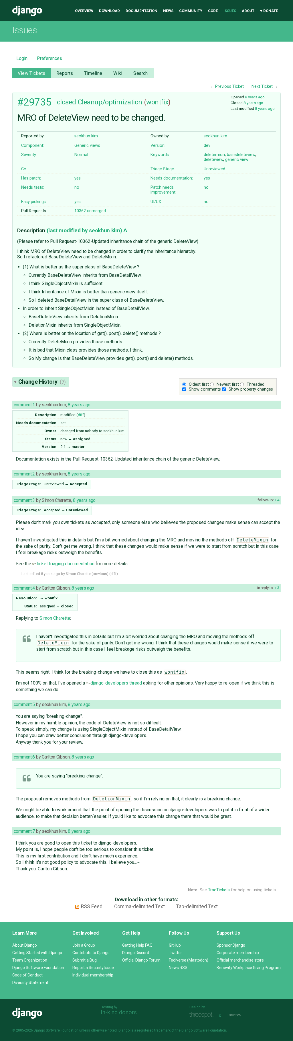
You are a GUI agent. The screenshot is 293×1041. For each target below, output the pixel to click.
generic (232, 159)
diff (81, 414)
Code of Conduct (27, 975)
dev (207, 145)
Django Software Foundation (38, 967)
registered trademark (154, 1030)
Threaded (255, 384)
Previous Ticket (229, 86)
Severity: (29, 154)
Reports (64, 73)
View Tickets (31, 73)
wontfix (157, 102)
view (244, 159)
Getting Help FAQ (137, 945)
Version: (158, 145)
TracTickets (219, 890)
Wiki (117, 73)
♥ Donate (269, 11)
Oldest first (199, 384)
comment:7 (24, 831)
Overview (84, 11)
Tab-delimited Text (197, 906)
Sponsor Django (231, 945)
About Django (24, 945)
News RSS (178, 967)
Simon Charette (54, 618)
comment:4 (24, 588)
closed (66, 102)
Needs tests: (32, 187)
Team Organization (29, 960)
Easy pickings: (34, 201)
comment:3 (24, 500)
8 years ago (255, 97)
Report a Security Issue (93, 967)
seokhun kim (86, 136)
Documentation (141, 11)
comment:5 (24, 704)
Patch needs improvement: (163, 190)
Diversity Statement (30, 982)
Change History (42, 381)
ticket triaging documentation (65, 563)
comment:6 (24, 757)
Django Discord (135, 952)
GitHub (175, 945)
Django (27, 11)
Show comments (205, 389)
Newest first (228, 384)
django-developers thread (116, 683)
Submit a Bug (84, 960)
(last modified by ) (85, 230)
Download (109, 11)
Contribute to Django (91, 952)
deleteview (213, 159)
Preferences (49, 58)
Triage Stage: (163, 169)
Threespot (202, 1015)
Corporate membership (238, 952)
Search (140, 73)
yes (77, 178)
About (248, 11)
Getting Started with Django (37, 952)
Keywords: (160, 154)
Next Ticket (262, 86)
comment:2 (24, 474)
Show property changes (251, 389)
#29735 (34, 102)
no (76, 187)
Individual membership (92, 975)
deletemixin (214, 154)
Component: (32, 145)
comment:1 (24, 405)
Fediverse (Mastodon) (188, 960)
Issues (229, 11)
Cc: (24, 169)
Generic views (87, 145)
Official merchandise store (240, 960)
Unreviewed (214, 169)
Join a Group (83, 945)
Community (190, 11)
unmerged (90, 210)
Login (21, 58)
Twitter (175, 952)
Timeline (93, 73)
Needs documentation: (172, 178)
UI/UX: (156, 201)
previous (100, 574)
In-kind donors (119, 1012)
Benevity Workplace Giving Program (249, 967)
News (168, 11)
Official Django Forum (141, 960)
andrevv (240, 1015)
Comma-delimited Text (139, 906)
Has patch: (31, 178)
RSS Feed (91, 906)
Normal (81, 154)
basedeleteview (241, 154)
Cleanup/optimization (110, 102)
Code (213, 11)
